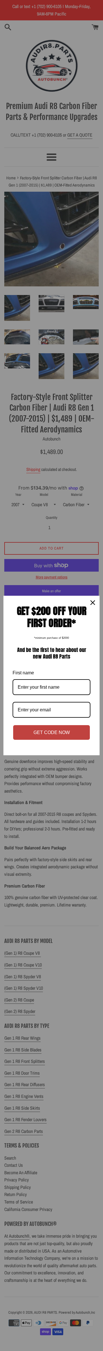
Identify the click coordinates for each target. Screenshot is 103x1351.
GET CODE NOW (51, 732)
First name (23, 672)
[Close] (93, 602)
